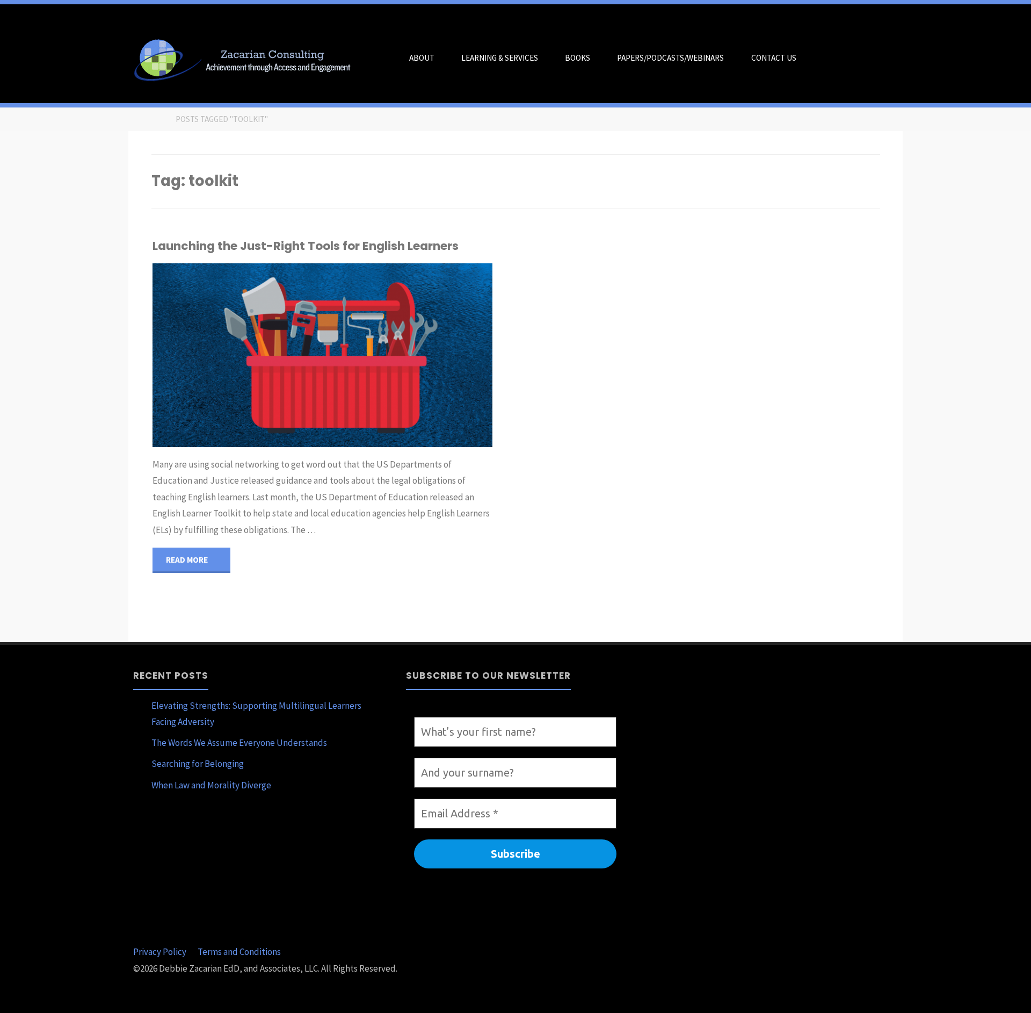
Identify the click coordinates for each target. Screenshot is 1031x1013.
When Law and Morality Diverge (211, 785)
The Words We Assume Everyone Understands (239, 743)
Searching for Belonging (197, 764)
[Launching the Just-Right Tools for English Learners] (378, 355)
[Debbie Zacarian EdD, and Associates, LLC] (246, 58)
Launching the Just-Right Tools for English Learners (306, 246)
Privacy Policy (159, 952)
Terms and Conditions (239, 952)
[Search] (823, 58)
